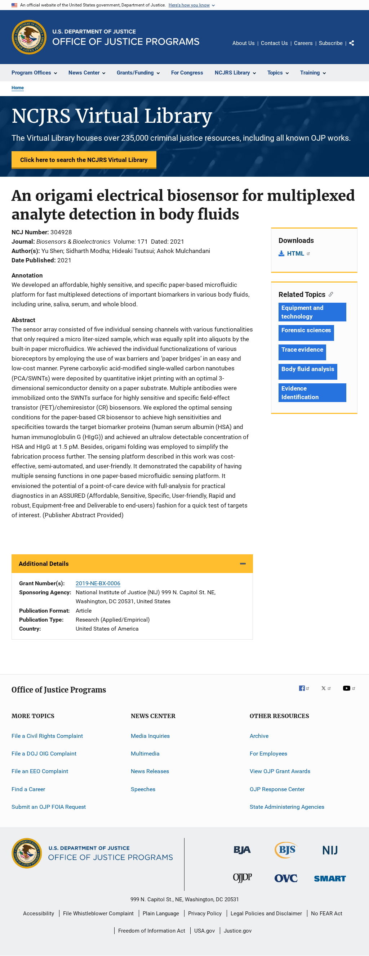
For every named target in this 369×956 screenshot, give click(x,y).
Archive (259, 735)
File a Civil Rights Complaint (47, 735)
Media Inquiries (150, 735)
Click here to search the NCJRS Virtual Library (84, 159)
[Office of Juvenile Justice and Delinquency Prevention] (242, 884)
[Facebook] (307, 693)
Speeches (143, 788)
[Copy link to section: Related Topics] (329, 293)
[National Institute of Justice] (330, 855)
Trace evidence (302, 349)
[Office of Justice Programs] (29, 37)
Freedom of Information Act (151, 931)
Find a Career (28, 788)
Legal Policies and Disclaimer (266, 913)
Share (357, 48)
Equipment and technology (302, 312)
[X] (329, 693)
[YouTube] (350, 693)
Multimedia (145, 753)
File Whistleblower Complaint (98, 913)
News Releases (150, 771)
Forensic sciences (306, 330)
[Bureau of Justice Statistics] (286, 860)
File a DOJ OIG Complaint (44, 753)
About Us (243, 43)
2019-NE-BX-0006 (98, 583)
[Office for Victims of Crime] (286, 883)
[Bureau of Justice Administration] (242, 855)
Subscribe (331, 43)
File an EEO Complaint (40, 771)
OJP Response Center (277, 788)
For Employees (268, 753)
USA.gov (204, 931)
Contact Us (274, 43)
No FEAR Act (326, 913)
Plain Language (161, 913)
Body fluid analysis (307, 369)
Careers (303, 43)
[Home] (126, 37)
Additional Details (44, 563)
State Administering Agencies (287, 806)
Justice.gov (238, 931)
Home (18, 87)
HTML (296, 253)
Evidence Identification (300, 393)
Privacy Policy (205, 913)
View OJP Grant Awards (280, 771)
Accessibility (38, 913)
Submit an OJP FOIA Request (49, 806)
